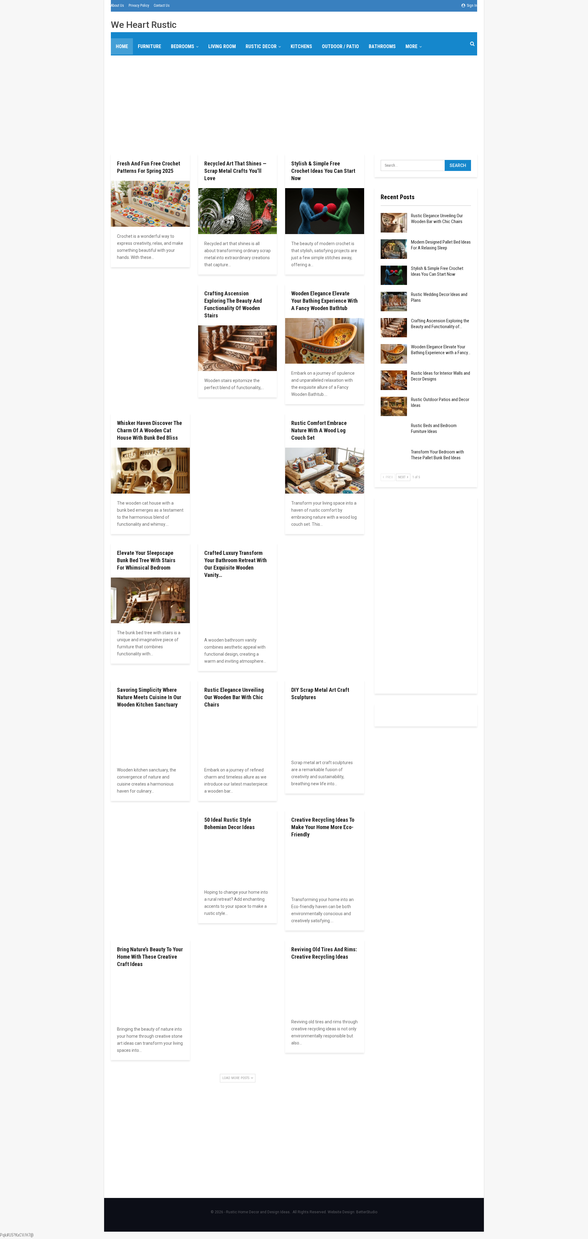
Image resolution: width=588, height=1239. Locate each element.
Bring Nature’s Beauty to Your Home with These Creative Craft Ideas (150, 956)
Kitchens (301, 46)
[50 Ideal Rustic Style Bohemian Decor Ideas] (237, 860)
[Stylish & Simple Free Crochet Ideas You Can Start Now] (324, 211)
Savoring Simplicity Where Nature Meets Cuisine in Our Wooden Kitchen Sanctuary (149, 697)
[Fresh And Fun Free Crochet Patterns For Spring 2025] (150, 203)
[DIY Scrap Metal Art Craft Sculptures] (324, 730)
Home (122, 46)
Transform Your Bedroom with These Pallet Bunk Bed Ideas (437, 454)
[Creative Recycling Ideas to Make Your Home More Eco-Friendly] (324, 867)
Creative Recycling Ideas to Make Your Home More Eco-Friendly (322, 827)
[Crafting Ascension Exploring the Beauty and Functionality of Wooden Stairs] (237, 348)
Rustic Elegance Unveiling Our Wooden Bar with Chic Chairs (234, 697)
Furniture (149, 46)
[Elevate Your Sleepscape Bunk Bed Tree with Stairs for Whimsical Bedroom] (150, 600)
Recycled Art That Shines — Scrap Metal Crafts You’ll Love (235, 170)
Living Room (222, 46)
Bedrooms (182, 46)
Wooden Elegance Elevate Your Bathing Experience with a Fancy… (440, 349)
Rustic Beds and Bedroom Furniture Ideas (434, 428)
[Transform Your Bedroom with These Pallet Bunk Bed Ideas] (394, 459)
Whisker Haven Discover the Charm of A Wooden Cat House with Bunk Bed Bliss (149, 430)
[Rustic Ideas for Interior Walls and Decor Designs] (394, 380)
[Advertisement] (294, 103)
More (411, 46)
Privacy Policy (139, 5)
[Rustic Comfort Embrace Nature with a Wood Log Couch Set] (324, 470)
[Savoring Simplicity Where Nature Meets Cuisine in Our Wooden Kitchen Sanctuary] (150, 737)
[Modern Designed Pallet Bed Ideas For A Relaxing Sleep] (394, 249)
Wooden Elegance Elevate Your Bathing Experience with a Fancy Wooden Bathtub (324, 300)
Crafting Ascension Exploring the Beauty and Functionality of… (440, 323)
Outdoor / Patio (340, 46)
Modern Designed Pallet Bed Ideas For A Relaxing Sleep (441, 245)
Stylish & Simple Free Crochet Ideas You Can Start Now (323, 170)
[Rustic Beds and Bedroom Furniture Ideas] (394, 432)
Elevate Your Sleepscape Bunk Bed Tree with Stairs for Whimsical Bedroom (146, 560)
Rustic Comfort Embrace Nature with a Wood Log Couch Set (319, 430)
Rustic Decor (261, 46)
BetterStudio (366, 1212)
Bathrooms (382, 46)
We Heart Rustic (143, 24)
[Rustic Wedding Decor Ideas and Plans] (394, 301)
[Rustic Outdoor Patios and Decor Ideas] (394, 406)
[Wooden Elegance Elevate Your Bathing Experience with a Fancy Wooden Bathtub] (324, 341)
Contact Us (162, 5)
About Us (117, 5)
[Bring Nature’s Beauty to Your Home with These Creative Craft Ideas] (150, 997)
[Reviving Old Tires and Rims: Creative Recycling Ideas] (324, 989)
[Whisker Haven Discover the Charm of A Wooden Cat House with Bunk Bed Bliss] (150, 470)
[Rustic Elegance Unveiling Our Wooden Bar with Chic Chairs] (237, 737)
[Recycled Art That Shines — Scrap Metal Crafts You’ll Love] (237, 211)
